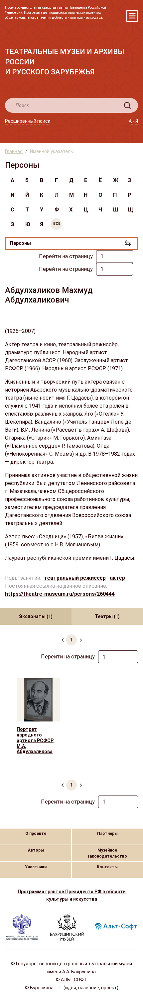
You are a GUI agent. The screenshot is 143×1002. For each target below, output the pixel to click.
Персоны (20, 243)
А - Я (133, 121)
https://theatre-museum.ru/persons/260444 (60, 594)
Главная (14, 151)
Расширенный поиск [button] (27, 121)
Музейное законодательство (107, 853)
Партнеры (107, 833)
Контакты (107, 867)
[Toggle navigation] (132, 16)
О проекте (35, 833)
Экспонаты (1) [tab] (36, 616)
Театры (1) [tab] (107, 616)
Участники (36, 867)
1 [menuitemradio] (71, 639)
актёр (117, 578)
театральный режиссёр (75, 578)
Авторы (36, 850)
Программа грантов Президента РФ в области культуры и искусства (72, 895)
